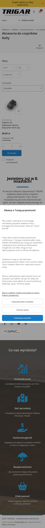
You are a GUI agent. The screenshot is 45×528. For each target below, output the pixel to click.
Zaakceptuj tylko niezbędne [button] (23, 302)
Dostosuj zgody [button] (22, 310)
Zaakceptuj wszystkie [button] (22, 318)
